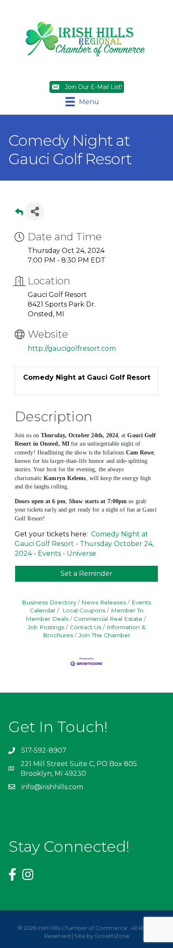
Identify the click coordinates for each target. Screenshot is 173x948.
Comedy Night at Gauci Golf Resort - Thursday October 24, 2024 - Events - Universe (84, 543)
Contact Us (85, 627)
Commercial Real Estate (108, 618)
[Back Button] (19, 214)
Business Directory (49, 602)
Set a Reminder (86, 574)
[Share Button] (34, 211)
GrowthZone (111, 935)
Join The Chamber (104, 635)
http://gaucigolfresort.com (72, 348)
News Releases (103, 602)
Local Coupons (83, 610)
